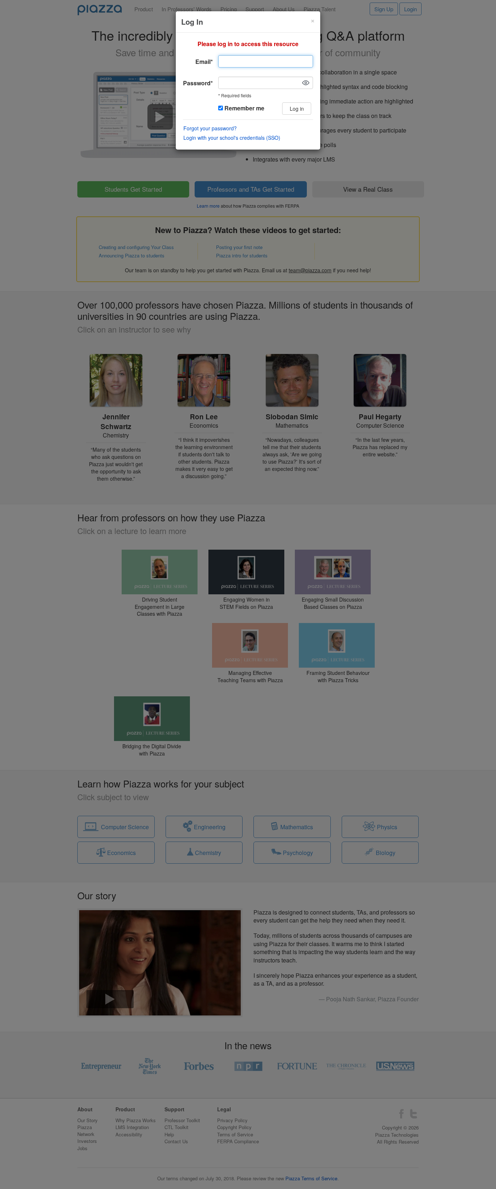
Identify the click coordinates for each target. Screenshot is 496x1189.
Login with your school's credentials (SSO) (231, 137)
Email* (204, 61)
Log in (297, 108)
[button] (305, 82)
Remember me (243, 108)
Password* (198, 83)
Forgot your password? (210, 128)
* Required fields (234, 95)
